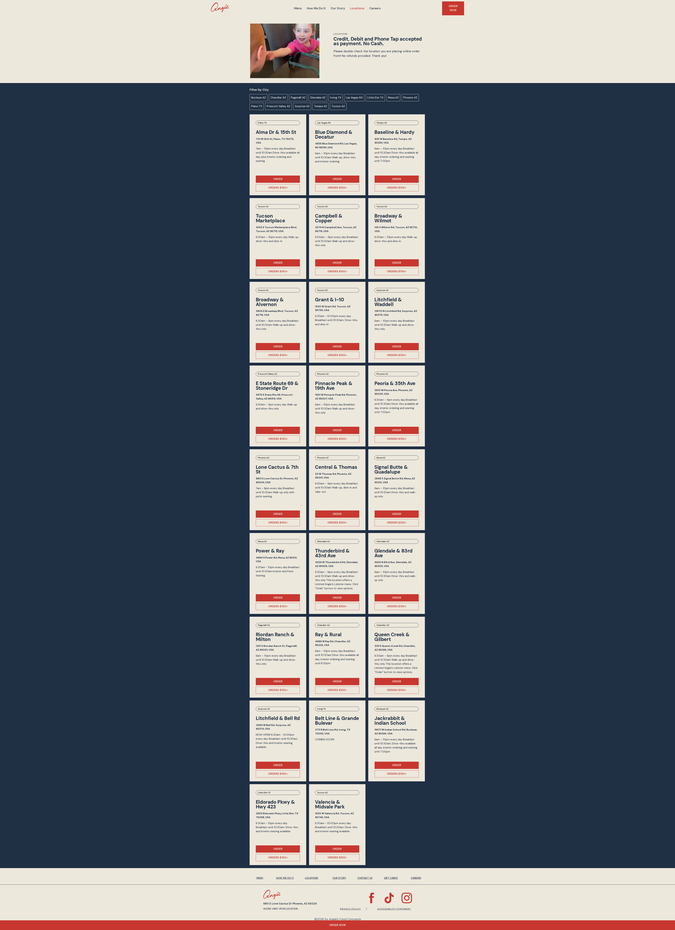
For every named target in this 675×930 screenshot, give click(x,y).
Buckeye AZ (258, 97)
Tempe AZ (320, 106)
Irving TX (335, 97)
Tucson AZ (338, 106)
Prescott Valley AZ (278, 106)
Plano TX (256, 106)
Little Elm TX (375, 97)
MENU (259, 878)
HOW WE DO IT (285, 878)
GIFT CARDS (391, 878)
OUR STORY (339, 878)
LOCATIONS (311, 878)
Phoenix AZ (410, 97)
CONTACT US (364, 878)
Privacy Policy (350, 908)
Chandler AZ (278, 97)
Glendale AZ (318, 97)
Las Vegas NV (354, 97)
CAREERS (416, 878)
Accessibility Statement (394, 908)
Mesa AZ (393, 97)
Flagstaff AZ (298, 97)
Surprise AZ (302, 106)
